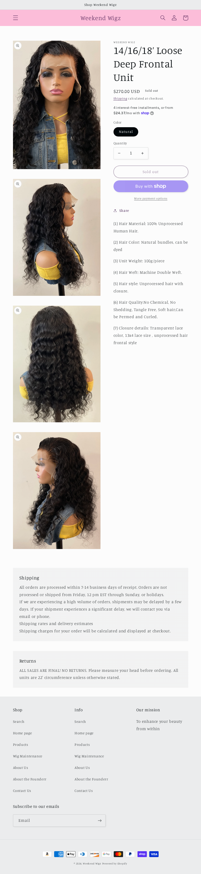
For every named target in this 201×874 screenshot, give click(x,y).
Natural (126, 131)
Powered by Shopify (114, 863)
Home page (22, 733)
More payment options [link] (150, 198)
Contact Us (22, 790)
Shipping (120, 98)
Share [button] (124, 210)
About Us (20, 767)
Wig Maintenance (27, 756)
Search (19, 721)
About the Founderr (30, 779)
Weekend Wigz (92, 863)
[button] (15, 18)
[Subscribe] (99, 820)
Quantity (120, 143)
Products (20, 744)
